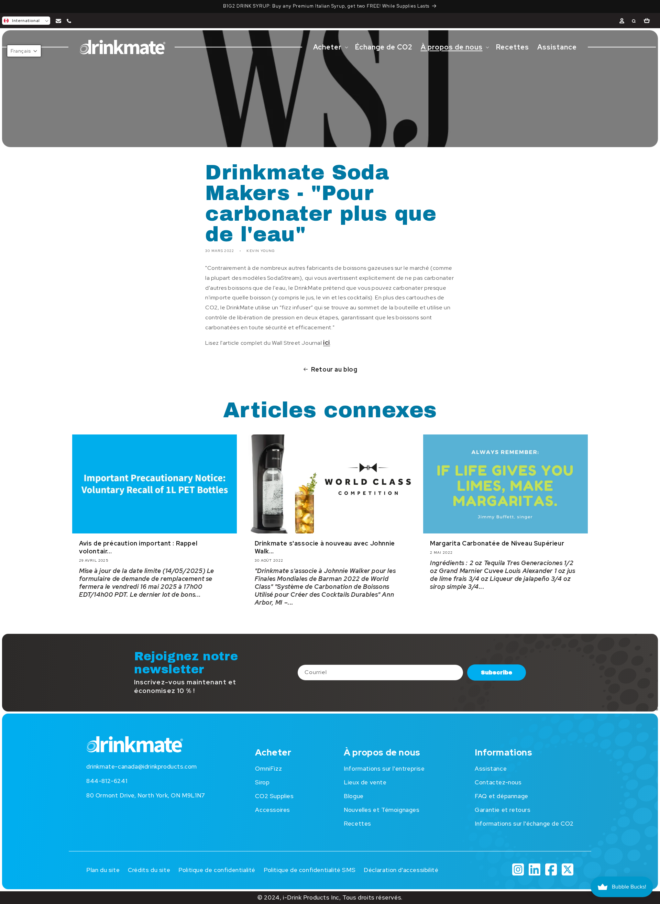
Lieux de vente (365, 782)
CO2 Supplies (274, 796)
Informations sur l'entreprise (384, 768)
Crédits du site (149, 870)
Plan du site (103, 870)
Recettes (357, 823)
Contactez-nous (498, 782)
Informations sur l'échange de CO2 (524, 823)
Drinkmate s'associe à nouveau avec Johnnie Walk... (325, 547)
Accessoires (272, 810)
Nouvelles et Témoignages (381, 810)
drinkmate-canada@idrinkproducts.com (141, 766)
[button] (26, 20)
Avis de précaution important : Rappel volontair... (138, 547)
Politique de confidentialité (216, 870)
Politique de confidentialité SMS (309, 870)
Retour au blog (334, 369)
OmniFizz (268, 768)
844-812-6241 (106, 781)
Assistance (491, 768)
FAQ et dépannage (501, 796)
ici (326, 342)
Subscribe (496, 672)
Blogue (354, 796)
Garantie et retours (502, 810)
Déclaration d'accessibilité (401, 870)
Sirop (262, 782)
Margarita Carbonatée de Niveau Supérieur (497, 544)
